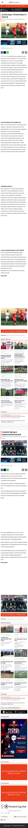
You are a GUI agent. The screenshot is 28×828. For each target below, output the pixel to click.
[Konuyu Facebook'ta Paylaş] (2, 52)
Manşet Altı (6, 397)
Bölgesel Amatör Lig (5, 350)
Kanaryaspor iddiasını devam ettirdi (20, 662)
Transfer (2, 352)
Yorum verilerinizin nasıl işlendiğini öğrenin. (10, 417)
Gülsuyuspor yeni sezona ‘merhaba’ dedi (7, 380)
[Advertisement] (14, 105)
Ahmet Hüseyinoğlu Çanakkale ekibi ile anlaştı (6, 357)
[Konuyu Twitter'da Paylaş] (5, 52)
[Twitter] (4, 813)
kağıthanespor (21, 618)
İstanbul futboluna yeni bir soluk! (7, 662)
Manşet (11, 350)
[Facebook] (2, 813)
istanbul (13, 335)
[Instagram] (6, 813)
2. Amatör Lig (4, 679)
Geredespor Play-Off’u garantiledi (20, 683)
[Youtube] (9, 813)
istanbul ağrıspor (13, 618)
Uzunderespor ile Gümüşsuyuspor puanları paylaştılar (19, 355)
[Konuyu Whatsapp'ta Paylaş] (7, 52)
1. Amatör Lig (3, 634)
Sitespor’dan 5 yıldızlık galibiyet (7, 683)
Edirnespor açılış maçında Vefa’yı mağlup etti (20, 381)
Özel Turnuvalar (21, 397)
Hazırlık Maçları (10, 19)
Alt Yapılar (16, 350)
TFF (5, 658)
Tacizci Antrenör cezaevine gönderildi (6, 401)
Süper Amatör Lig (8, 374)
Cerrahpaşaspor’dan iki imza (20, 639)
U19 (23, 350)
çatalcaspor (8, 335)
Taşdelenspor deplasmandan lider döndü (6, 639)
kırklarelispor (22, 335)
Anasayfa (4, 19)
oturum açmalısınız (15, 415)
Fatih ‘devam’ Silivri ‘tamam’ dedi (19, 401)
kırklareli (17, 335)
